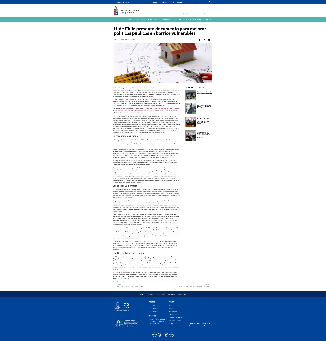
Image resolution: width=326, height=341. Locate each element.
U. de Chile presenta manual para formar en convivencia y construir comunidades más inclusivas (203, 134)
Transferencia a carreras (175, 317)
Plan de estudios (173, 311)
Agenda (142, 294)
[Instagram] (160, 335)
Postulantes (152, 19)
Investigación (160, 294)
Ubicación (171, 308)
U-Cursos (164, 2)
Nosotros (140, 19)
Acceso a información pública (197, 326)
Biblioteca (171, 294)
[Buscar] (210, 2)
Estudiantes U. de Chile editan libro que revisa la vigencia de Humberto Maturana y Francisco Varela (203, 121)
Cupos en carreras (173, 314)
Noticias (178, 19)
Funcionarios (207, 14)
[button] (200, 40)
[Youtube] (171, 335)
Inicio (131, 19)
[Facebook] (154, 335)
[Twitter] (166, 335)
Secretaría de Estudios (174, 320)
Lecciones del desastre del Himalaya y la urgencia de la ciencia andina (204, 106)
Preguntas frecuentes (193, 19)
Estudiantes (186, 14)
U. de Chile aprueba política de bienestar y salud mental (204, 92)
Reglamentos (172, 305)
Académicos (196, 14)
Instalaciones (182, 294)
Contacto (207, 19)
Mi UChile (171, 2)
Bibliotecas (179, 2)
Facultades (154, 2)
